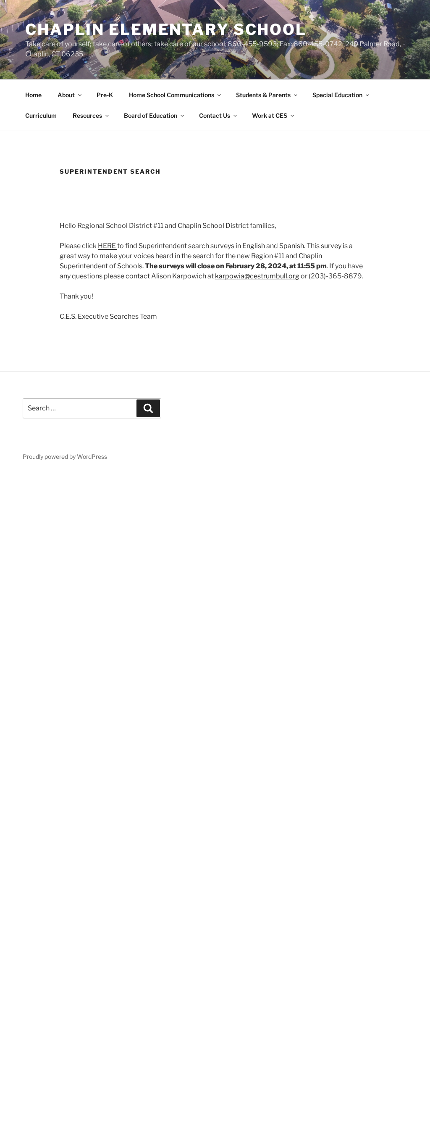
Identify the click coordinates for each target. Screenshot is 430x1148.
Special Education (337, 94)
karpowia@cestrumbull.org (257, 276)
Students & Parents (263, 94)
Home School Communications (171, 94)
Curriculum (41, 115)
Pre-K (105, 94)
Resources (87, 115)
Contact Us (214, 115)
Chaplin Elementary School (166, 29)
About (66, 94)
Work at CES (269, 115)
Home (33, 94)
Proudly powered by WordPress (65, 456)
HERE (107, 246)
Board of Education (150, 115)
